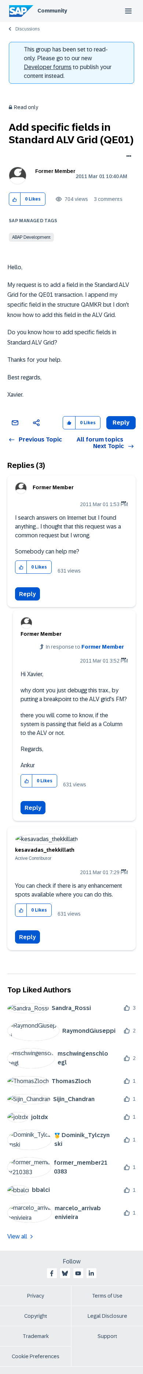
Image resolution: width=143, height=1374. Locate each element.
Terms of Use (107, 1296)
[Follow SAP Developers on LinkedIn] (91, 1273)
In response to (85, 647)
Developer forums (48, 67)
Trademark (36, 1336)
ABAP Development (31, 237)
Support (107, 1336)
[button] (15, 199)
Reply (27, 594)
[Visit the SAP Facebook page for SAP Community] (52, 1273)
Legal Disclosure (107, 1316)
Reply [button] (121, 422)
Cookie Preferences (35, 1356)
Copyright (35, 1316)
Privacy (35, 1296)
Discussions (27, 29)
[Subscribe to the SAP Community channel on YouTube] (78, 1273)
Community (52, 11)
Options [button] (127, 157)
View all (17, 1236)
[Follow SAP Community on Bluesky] (65, 1273)
